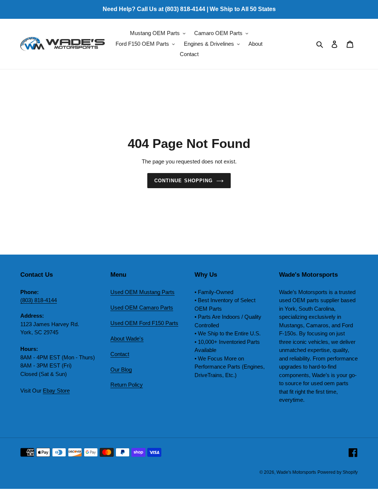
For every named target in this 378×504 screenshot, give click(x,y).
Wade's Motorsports (296, 472)
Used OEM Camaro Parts (141, 307)
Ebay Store (56, 390)
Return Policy (126, 385)
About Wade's (127, 338)
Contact (119, 354)
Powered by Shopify (337, 472)
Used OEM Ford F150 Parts (144, 323)
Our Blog (121, 369)
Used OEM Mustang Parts (142, 292)
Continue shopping (183, 180)
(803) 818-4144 (38, 300)
